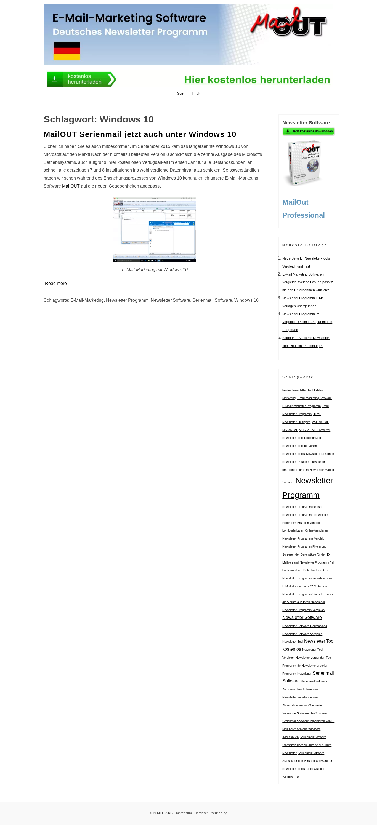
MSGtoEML (290, 430)
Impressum (183, 813)
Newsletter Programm (127, 300)
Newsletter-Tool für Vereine (300, 445)
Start (180, 93)
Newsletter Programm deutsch (302, 506)
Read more (56, 283)
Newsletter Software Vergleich (302, 634)
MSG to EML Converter (314, 430)
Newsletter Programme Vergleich (304, 538)
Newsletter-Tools (293, 453)
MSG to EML (320, 422)
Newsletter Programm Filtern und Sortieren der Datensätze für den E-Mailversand (306, 554)
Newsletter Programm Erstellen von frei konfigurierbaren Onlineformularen (305, 522)
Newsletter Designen (320, 453)
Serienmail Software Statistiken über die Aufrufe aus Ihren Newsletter (306, 745)
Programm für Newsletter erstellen (305, 665)
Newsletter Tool (292, 641)
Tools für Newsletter (311, 768)
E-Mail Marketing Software (314, 398)
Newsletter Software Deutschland (304, 626)
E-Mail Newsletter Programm (301, 406)
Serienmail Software (212, 300)
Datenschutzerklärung (210, 813)
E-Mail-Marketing (87, 300)
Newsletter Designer (296, 461)
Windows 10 (246, 300)
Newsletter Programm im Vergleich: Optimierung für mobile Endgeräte (307, 322)
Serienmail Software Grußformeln (304, 713)
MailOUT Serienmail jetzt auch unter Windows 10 (140, 134)
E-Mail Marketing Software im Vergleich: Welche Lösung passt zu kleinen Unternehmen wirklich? (308, 282)
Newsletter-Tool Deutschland (301, 437)
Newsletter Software (170, 300)
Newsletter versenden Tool (313, 657)
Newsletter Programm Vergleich (303, 610)
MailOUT (71, 186)
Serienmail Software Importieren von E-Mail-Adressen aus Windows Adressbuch (308, 729)
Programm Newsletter (297, 673)
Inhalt (196, 93)
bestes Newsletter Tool (297, 390)
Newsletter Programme (297, 514)
